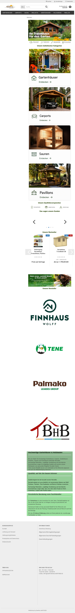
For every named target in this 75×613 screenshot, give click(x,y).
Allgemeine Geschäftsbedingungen (50, 535)
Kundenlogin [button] (58, 1)
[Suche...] (46, 7)
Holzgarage (57, 12)
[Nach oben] (70, 610)
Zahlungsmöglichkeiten (9, 535)
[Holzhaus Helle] (10, 7)
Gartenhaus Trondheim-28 (61, 250)
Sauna (26, 12)
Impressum (6, 574)
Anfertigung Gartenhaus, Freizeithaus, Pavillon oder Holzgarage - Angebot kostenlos (38, 251)
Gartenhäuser (7, 12)
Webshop (31, 610)
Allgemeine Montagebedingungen (49, 532)
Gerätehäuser (45, 12)
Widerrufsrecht (6, 542)
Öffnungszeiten (7, 570)
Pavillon (67, 12)
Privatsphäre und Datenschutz (10, 538)
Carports (18, 12)
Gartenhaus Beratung (45, 528)
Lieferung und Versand (8, 532)
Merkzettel (70, 1)
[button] (34, 222)
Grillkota (35, 12)
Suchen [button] (49, 1)
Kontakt (4, 528)
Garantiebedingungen (45, 539)
